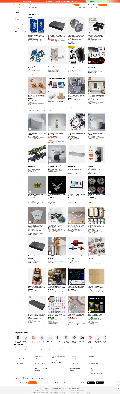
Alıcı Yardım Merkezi (74, 358)
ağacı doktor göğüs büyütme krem (36, 110)
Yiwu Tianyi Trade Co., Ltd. (53, 202)
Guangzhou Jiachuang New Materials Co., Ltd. (96, 291)
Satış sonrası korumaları (38, 365)
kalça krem (28, 349)
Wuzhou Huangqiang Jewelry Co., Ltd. (35, 202)
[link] (118, 382)
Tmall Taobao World (54, 388)
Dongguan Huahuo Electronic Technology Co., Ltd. (96, 172)
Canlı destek (72, 361)
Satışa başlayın (91, 361)
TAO (70, 388)
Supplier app (58, 382)
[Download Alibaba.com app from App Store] (91, 382)
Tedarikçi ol (91, 358)
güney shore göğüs (19, 349)
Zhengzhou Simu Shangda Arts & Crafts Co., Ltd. (96, 102)
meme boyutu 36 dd (66, 347)
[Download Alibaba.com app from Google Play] (100, 382)
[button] (73, 5)
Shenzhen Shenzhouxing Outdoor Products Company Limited (37, 72)
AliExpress (42, 388)
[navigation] (20, 171)
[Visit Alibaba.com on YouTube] (99, 373)
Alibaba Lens (22, 382)
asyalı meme (68, 349)
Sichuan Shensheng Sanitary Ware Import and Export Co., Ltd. (37, 137)
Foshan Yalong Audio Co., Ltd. (54, 41)
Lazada (60, 388)
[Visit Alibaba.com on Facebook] (89, 373)
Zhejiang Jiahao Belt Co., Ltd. (33, 170)
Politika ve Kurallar (37, 370)
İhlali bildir (72, 370)
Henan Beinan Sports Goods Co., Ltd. (75, 261)
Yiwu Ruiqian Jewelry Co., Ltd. (54, 322)
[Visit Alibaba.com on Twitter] (94, 373)
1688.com (47, 388)
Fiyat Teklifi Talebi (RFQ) (56, 362)
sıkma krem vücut (62, 110)
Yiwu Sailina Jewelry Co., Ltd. (73, 138)
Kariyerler (17, 365)
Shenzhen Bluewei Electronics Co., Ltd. (35, 40)
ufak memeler (36, 349)
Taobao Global (65, 388)
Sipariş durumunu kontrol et (94, 363)
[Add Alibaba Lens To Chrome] (32, 382)
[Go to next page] (84, 329)
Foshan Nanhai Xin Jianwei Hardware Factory (76, 172)
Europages (78, 388)
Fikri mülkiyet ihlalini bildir (75, 368)
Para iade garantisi (37, 361)
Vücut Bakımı (47, 11)
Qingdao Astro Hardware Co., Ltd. (54, 70)
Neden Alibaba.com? (20, 358)
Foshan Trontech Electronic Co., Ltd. (95, 71)
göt (61, 349)
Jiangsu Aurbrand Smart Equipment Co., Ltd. (56, 170)
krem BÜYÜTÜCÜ (76, 347)
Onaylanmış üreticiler (56, 360)
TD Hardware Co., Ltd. (72, 42)
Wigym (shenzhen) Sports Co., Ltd (34, 291)
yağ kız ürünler (85, 347)
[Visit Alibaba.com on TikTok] (102, 373)
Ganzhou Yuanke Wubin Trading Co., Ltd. (36, 103)
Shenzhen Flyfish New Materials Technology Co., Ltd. (57, 230)
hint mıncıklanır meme (55, 347)
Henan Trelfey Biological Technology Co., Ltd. (57, 141)
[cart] (89, 4)
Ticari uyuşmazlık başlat (74, 363)
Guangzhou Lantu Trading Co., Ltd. (94, 263)
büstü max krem (19, 347)
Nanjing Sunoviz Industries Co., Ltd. (74, 100)
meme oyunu (44, 349)
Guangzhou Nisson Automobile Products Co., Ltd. (96, 40)
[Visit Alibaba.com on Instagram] (97, 373)
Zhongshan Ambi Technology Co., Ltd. (75, 230)
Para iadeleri (72, 365)
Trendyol (73, 388)
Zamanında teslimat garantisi (39, 363)
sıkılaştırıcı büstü (45, 347)
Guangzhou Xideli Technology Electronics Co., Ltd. (37, 321)
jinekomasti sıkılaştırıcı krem (51, 110)
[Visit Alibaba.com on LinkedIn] (92, 373)
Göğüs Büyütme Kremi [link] (56, 11)
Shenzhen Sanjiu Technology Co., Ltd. (35, 233)
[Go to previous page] (49, 329)
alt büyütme (94, 347)
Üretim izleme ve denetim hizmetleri (41, 368)
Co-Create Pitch (19, 361)
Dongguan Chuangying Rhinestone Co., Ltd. (76, 323)
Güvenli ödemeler (37, 358)
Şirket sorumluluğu (19, 363)
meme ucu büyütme (53, 349)
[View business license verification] (71, 392)
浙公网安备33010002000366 (80, 392)
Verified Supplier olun (93, 365)
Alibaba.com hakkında (20, 356)
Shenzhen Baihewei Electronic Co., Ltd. (95, 322)
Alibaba (29, 11)
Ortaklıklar (90, 368)
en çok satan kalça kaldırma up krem (31, 347)
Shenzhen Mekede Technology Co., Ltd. (75, 200)
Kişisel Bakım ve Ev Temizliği (38, 11)
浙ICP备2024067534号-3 (92, 392)
